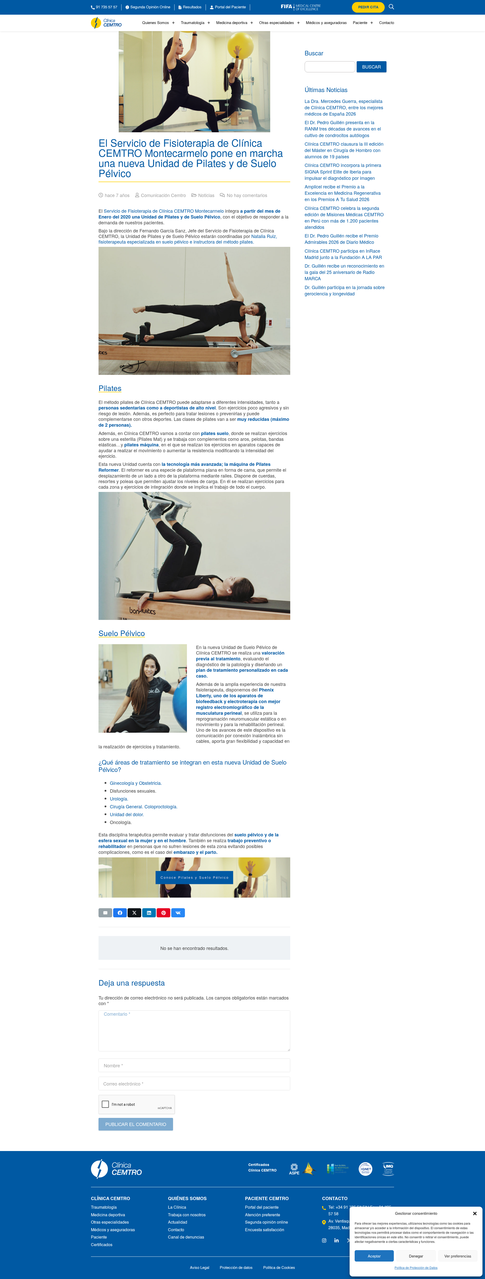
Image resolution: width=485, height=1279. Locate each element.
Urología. (119, 798)
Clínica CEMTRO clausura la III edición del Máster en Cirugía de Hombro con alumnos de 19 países (344, 150)
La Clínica (177, 1208)
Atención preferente (262, 1215)
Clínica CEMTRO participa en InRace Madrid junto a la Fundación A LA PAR (343, 253)
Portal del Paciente (230, 7)
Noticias (206, 195)
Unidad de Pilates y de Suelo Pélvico (180, 216)
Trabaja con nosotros (187, 1215)
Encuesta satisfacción (264, 1230)
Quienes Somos (155, 23)
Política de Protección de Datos (416, 1267)
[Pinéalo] (163, 912)
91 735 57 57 (106, 7)
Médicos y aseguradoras (326, 23)
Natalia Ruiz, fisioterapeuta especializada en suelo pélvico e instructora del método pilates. (188, 239)
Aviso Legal (199, 1268)
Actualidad (177, 1223)
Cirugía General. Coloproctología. (144, 806)
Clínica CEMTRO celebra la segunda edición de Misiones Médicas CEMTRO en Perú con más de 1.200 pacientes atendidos (344, 217)
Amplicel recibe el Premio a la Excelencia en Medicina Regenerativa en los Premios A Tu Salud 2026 (343, 192)
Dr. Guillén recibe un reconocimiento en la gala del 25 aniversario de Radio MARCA (344, 271)
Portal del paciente (262, 1208)
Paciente (360, 23)
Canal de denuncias (186, 1237)
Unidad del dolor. (127, 814)
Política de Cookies (279, 1268)
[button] (474, 1213)
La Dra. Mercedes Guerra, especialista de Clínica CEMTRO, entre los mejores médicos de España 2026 (344, 107)
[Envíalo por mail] (105, 912)
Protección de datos (236, 1268)
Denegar (416, 1256)
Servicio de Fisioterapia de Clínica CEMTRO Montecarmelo (164, 210)
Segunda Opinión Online (150, 7)
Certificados (101, 1245)
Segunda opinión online (266, 1223)
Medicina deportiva (231, 23)
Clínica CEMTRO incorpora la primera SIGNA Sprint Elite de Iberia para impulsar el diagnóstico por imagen (343, 171)
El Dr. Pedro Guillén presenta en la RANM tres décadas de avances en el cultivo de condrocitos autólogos (343, 128)
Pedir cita (368, 7)
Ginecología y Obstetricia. (136, 782)
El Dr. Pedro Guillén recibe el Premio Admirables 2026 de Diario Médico (341, 238)
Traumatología (192, 23)
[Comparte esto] (120, 912)
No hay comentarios (247, 195)
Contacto (386, 23)
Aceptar (374, 1256)
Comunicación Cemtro (163, 195)
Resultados (192, 7)
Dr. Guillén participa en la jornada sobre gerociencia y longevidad (345, 290)
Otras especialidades (276, 23)
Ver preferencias (457, 1256)
